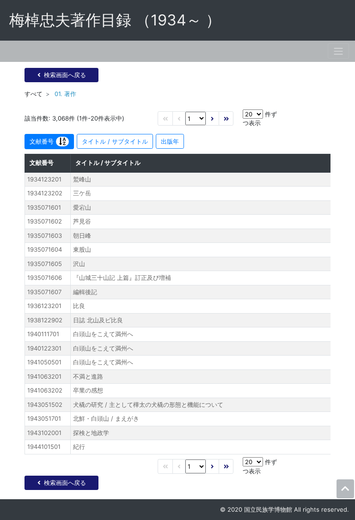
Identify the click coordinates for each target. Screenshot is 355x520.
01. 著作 (65, 93)
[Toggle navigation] (338, 51)
